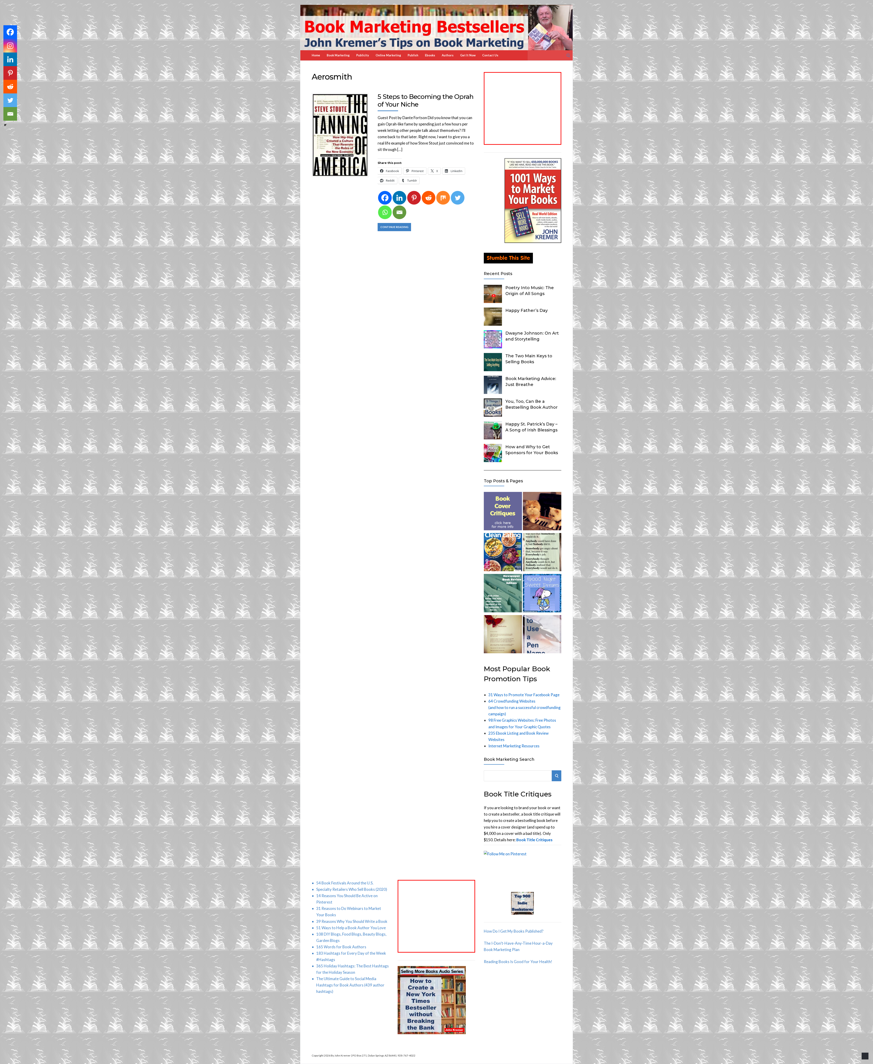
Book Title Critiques (534, 839)
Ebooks (430, 55)
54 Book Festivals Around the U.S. (345, 883)
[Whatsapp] (385, 212)
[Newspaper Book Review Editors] (503, 594)
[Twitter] (457, 198)
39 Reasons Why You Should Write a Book (351, 921)
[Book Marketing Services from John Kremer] (503, 512)
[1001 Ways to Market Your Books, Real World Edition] (532, 241)
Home (316, 55)
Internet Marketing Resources (513, 746)
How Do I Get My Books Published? (513, 931)
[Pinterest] (414, 198)
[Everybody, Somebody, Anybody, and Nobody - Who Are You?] (542, 553)
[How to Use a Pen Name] (542, 635)
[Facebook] (385, 198)
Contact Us (490, 55)
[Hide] (5, 125)
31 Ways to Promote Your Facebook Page (523, 694)
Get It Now (468, 55)
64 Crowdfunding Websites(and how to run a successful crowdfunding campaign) (524, 707)
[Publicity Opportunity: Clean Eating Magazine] (503, 553)
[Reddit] (428, 198)
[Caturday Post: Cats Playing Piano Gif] (542, 512)
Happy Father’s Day (526, 310)
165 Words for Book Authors (341, 946)
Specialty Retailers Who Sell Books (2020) (351, 889)
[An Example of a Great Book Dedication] (503, 635)
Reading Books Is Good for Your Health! (518, 961)
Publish (413, 55)
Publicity (362, 55)
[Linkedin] (399, 198)
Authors (448, 55)
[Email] (399, 212)
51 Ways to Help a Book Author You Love (351, 927)
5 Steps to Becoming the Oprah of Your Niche (425, 100)
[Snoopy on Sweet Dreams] (542, 594)
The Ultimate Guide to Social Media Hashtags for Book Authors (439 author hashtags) (350, 985)
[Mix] (443, 198)
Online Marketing (388, 55)
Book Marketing (338, 55)
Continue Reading (394, 227)
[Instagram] (10, 46)
